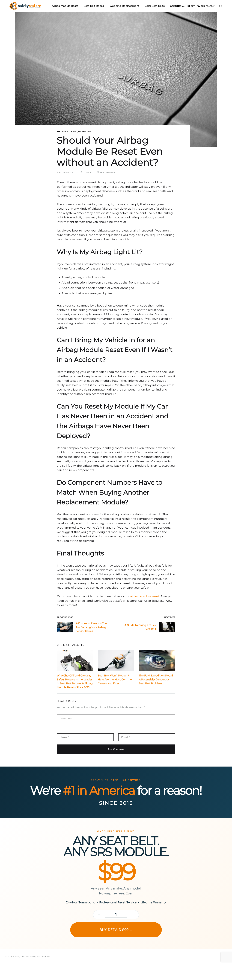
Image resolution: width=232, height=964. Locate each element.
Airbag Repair (69, 131)
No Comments (107, 172)
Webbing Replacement (124, 5)
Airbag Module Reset (65, 5)
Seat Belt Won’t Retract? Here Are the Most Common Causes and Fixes (116, 679)
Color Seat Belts (155, 5)
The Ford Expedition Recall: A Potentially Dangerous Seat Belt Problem (156, 679)
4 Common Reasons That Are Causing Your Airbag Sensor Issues (92, 627)
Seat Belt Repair (94, 5)
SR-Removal (84, 131)
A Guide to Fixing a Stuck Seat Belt (140, 627)
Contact (175, 5)
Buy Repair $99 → (116, 930)
